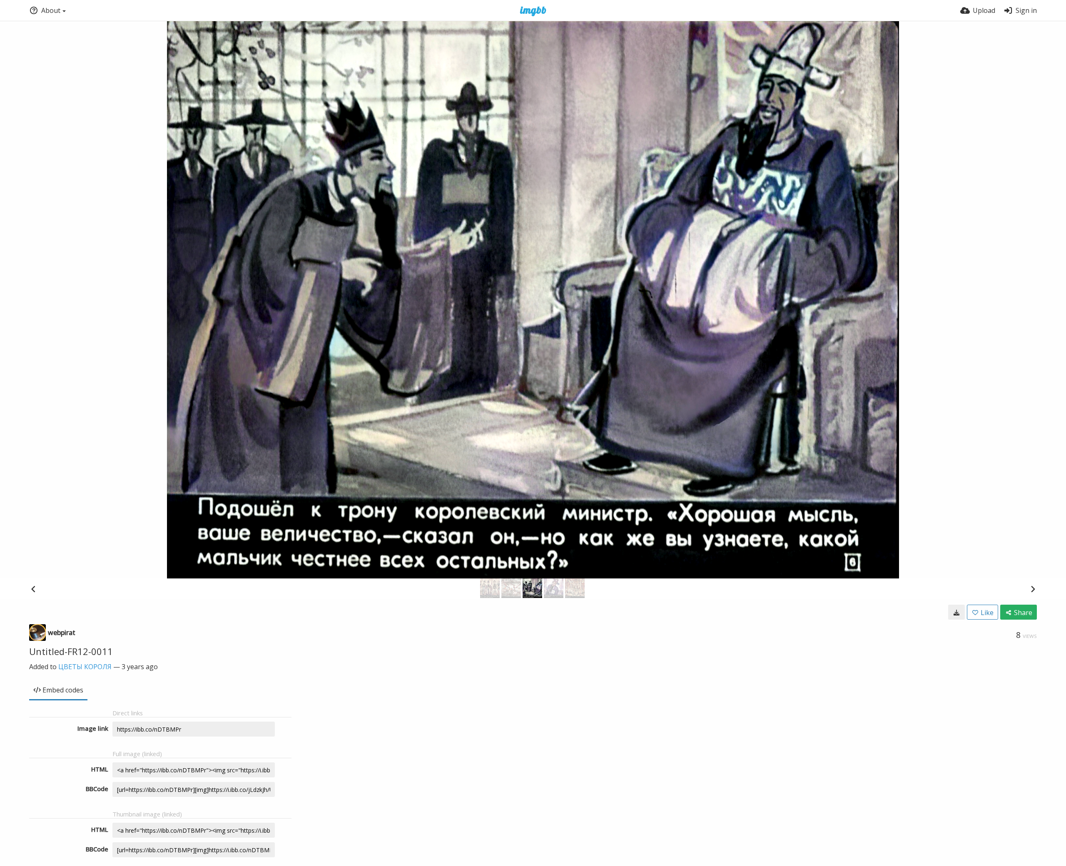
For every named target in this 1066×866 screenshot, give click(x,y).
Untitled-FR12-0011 (71, 651)
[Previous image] (33, 589)
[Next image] (1032, 589)
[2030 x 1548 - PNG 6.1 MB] (956, 612)
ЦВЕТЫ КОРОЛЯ (85, 666)
